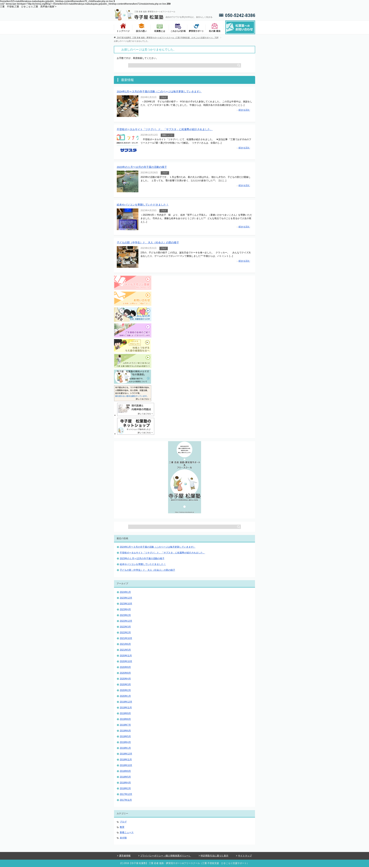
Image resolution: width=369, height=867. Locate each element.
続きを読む (244, 110)
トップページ (123, 31)
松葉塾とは (159, 31)
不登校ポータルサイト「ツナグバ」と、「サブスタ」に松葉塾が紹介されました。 (165, 129)
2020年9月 (125, 667)
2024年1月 (125, 592)
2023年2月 (125, 615)
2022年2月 (125, 632)
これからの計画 (178, 31)
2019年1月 (125, 748)
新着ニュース (167, 135)
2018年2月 (125, 788)
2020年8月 (125, 673)
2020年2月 (125, 690)
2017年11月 (126, 800)
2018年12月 (126, 754)
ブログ (163, 97)
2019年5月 (125, 736)
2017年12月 (126, 794)
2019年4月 (125, 742)
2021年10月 (126, 638)
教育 (122, 827)
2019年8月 (125, 719)
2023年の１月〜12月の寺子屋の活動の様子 (142, 167)
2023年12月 (126, 598)
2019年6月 (125, 730)
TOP (167, 38)
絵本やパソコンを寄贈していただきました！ (143, 204)
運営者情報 (125, 855)
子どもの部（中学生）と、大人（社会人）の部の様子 (148, 242)
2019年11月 (126, 707)
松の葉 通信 (214, 31)
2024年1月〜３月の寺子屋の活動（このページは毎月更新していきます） (159, 91)
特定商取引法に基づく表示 (214, 855)
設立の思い (141, 31)
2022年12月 (126, 621)
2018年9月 (125, 771)
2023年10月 (126, 603)
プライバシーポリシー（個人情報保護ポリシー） (165, 855)
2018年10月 (126, 765)
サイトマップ (245, 855)
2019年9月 (125, 713)
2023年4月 (125, 609)
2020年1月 (125, 696)
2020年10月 (126, 661)
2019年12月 (126, 702)
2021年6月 (125, 644)
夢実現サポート (196, 31)
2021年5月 (125, 650)
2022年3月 (125, 626)
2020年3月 (125, 684)
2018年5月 (125, 777)
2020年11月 (126, 655)
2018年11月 (126, 759)
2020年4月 (125, 678)
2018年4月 (125, 782)
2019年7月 (125, 725)
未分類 (123, 838)
